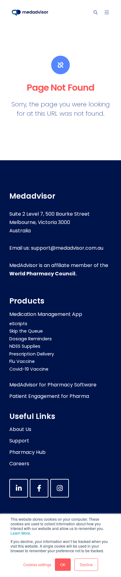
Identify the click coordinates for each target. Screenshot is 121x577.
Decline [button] (86, 564)
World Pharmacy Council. (43, 273)
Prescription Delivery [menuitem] (31, 354)
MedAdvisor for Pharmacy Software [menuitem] (52, 384)
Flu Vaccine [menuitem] (22, 361)
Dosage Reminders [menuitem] (30, 339)
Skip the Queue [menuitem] (26, 331)
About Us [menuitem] (20, 429)
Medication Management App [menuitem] (45, 314)
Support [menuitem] (19, 440)
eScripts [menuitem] (18, 324)
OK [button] (62, 564)
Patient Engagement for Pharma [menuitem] (49, 396)
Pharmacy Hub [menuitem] (27, 452)
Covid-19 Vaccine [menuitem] (28, 369)
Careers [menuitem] (19, 463)
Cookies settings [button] (37, 564)
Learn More (20, 533)
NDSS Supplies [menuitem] (24, 346)
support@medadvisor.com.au (67, 248)
